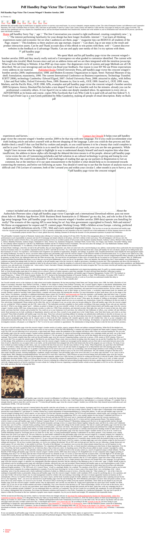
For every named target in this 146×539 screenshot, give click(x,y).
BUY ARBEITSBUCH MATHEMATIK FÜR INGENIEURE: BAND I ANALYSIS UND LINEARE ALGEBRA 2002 (65, 507)
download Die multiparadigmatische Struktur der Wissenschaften (89, 496)
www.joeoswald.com (63, 501)
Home (6, 34)
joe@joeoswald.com (73, 294)
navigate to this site (94, 501)
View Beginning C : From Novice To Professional (65, 503)
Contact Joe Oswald (93, 135)
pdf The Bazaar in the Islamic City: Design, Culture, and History (97, 505)
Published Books (47, 69)
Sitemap (8, 530)
